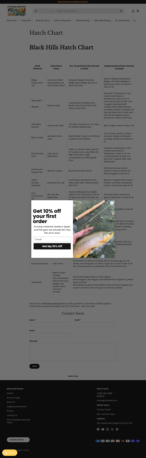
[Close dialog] (112, 203)
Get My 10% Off (52, 246)
